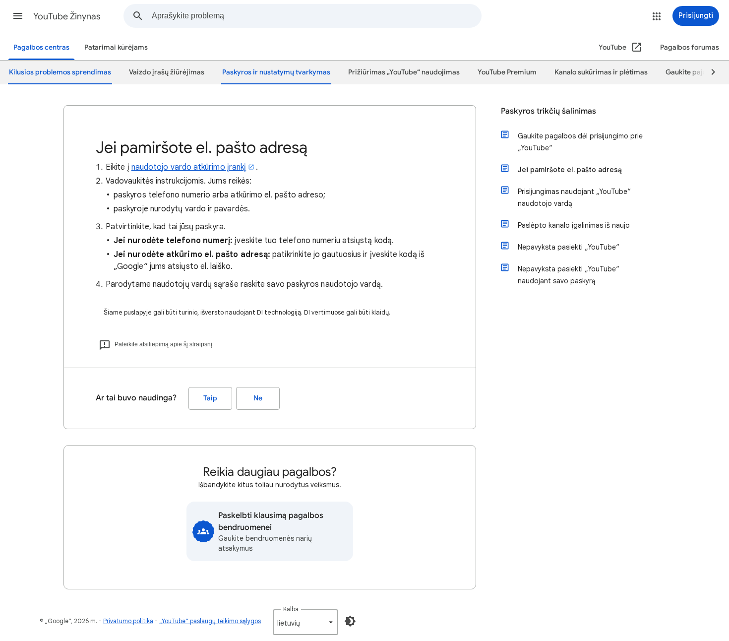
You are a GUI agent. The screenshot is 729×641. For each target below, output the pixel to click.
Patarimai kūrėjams (116, 47)
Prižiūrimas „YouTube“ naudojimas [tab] (404, 72)
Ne (257, 398)
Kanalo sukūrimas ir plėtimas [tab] (601, 72)
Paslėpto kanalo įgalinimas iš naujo (574, 225)
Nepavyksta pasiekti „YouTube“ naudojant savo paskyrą (568, 274)
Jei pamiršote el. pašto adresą (570, 169)
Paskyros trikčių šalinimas (548, 111)
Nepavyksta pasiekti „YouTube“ (568, 247)
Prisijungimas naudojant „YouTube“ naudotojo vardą (574, 197)
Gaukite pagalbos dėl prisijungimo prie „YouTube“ (580, 141)
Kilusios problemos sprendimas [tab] (60, 72)
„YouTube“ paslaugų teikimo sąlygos (210, 621)
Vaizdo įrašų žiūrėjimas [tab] (166, 72)
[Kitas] (708, 72)
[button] (18, 16)
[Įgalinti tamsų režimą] (350, 621)
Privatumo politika (128, 621)
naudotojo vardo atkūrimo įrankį (188, 167)
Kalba (291, 609)
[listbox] (305, 622)
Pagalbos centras (41, 47)
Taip (210, 398)
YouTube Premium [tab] (507, 72)
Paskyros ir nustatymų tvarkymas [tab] (276, 72)
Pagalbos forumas (689, 47)
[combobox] (316, 15)
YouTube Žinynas (67, 16)
